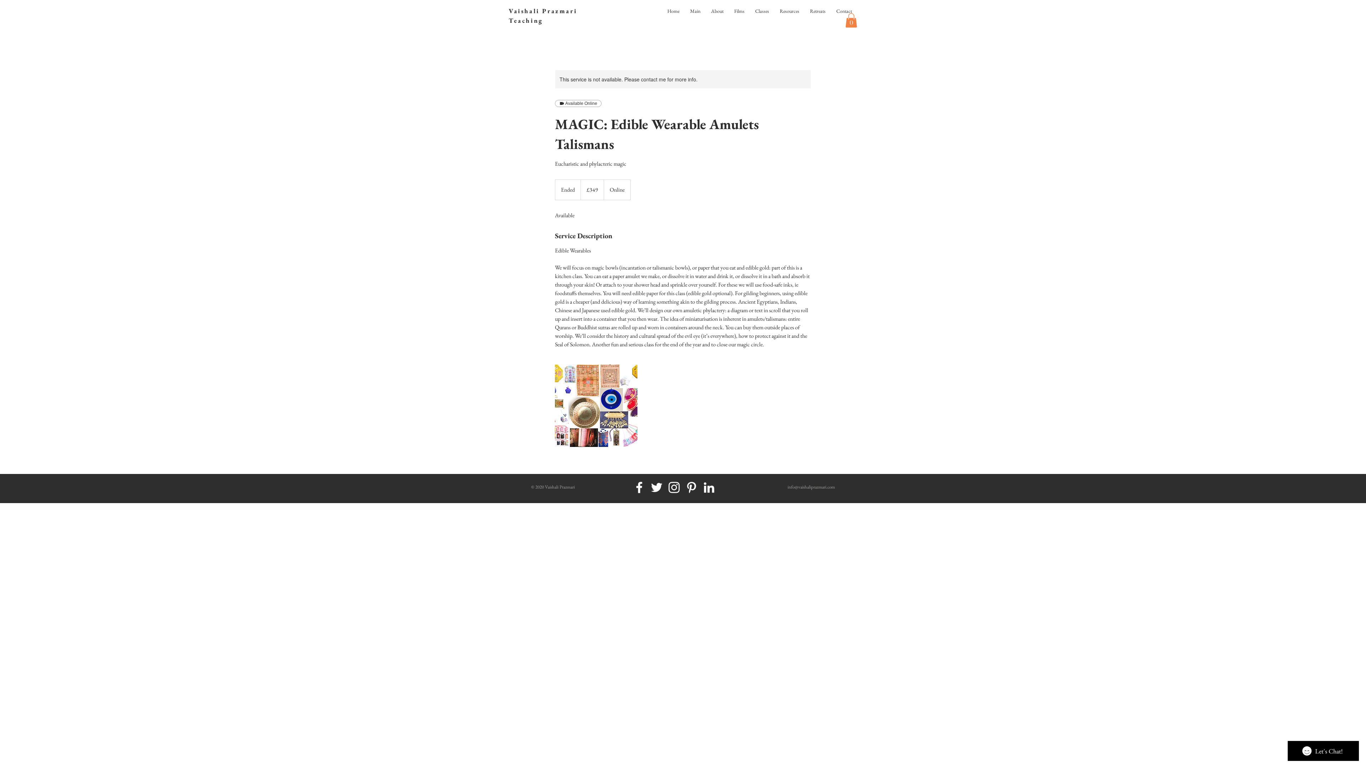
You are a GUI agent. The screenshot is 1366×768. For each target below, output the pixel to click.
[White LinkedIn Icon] (708, 487)
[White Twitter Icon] (656, 487)
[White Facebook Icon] (639, 487)
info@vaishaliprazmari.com (811, 487)
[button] (851, 20)
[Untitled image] (596, 405)
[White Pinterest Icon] (691, 487)
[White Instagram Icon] (674, 487)
